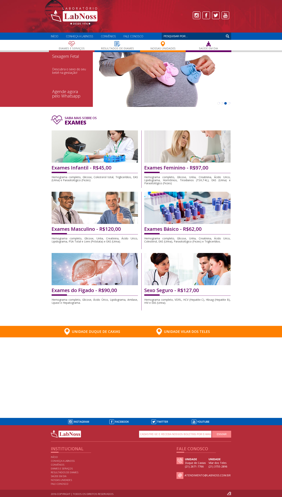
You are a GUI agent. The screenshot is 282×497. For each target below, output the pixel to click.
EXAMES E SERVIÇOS (62, 468)
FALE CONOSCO (133, 36)
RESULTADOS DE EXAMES (64, 472)
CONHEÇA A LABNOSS (79, 36)
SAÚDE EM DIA (58, 476)
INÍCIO (54, 36)
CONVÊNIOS (108, 36)
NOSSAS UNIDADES (61, 480)
